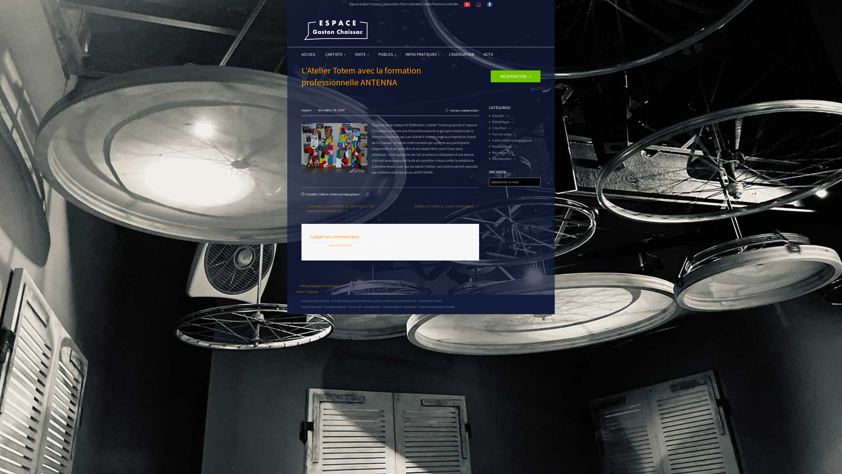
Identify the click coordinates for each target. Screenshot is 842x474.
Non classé (499, 153)
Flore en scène (501, 134)
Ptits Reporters (501, 159)
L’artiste (334, 54)
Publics (385, 54)
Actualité (312, 194)
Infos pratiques (420, 54)
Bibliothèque (500, 122)
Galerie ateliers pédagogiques (339, 194)
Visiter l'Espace (307, 291)
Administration (372, 307)
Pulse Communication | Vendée (437, 307)
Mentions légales (392, 307)
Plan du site (355, 307)
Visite (360, 54)
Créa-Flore (499, 128)
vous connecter (339, 245)
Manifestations (502, 146)
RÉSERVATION (513, 76)
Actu (488, 54)
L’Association (461, 54)
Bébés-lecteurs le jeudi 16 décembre (444, 206)
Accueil (308, 54)
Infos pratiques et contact (318, 285)
